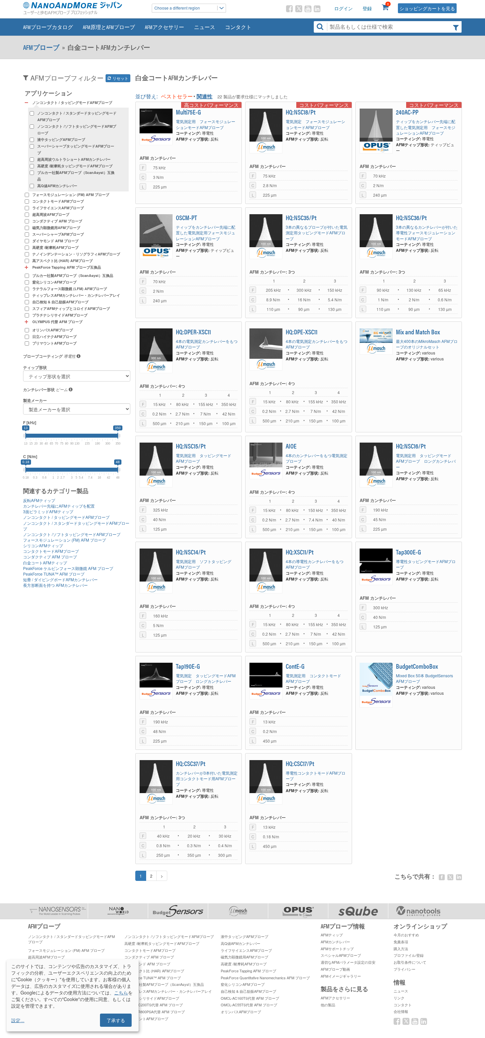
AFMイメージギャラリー (341, 976)
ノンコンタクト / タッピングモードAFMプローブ (66, 517)
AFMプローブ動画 (335, 969)
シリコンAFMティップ (43, 545)
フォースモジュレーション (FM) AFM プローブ (70, 194)
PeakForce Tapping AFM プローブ (248, 970)
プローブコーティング (43, 356)
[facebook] (442, 877)
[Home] (84, 8)
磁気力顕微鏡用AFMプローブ (56, 227)
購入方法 (401, 948)
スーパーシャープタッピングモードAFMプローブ (75, 149)
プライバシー (404, 969)
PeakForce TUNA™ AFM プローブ (53, 574)
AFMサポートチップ (337, 948)
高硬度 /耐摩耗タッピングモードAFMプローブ (75, 165)
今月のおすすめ (406, 934)
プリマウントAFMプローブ (54, 343)
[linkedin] (459, 877)
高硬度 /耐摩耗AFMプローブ (55, 247)
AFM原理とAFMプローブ (109, 27)
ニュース (204, 27)
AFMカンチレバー (335, 941)
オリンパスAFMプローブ (52, 329)
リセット (120, 78)
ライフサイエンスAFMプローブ (58, 207)
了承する (116, 1020)
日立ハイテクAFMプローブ (54, 336)
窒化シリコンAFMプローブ (54, 282)
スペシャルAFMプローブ (341, 955)
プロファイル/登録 (409, 955)
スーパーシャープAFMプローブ (58, 234)
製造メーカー (35, 400)
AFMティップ (332, 934)
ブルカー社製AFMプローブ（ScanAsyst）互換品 (75, 176)
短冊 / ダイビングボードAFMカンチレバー (60, 579)
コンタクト (238, 27)
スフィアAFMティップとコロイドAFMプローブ (71, 308)
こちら (121, 992)
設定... (17, 1020)
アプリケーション (48, 93)
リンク (399, 997)
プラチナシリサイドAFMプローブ (59, 315)
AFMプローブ (41, 47)
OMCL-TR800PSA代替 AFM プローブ (154, 1011)
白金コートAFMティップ (45, 562)
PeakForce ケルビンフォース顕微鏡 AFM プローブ (68, 568)
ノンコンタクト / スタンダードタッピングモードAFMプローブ (76, 116)
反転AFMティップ (39, 500)
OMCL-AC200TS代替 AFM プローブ (153, 1004)
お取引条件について (410, 962)
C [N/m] (30, 456)
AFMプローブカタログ (48, 27)
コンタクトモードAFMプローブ (58, 201)
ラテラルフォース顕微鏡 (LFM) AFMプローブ (69, 288)
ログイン (343, 8)
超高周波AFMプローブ (50, 214)
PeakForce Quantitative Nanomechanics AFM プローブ (265, 977)
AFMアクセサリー (164, 27)
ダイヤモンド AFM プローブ (55, 240)
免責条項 (401, 941)
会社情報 (401, 1011)
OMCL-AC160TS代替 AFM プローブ (250, 998)
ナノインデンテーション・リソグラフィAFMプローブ (76, 253)
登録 (367, 8)
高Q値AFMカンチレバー (57, 185)
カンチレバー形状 (39, 389)
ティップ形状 (35, 367)
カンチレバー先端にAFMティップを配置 (59, 506)
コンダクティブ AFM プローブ (57, 220)
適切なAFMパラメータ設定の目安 (348, 962)
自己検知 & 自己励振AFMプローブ (60, 301)
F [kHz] (29, 422)
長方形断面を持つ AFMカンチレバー (55, 585)
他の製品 (328, 1004)
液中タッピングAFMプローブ (61, 139)
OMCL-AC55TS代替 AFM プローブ (249, 1004)
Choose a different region (177, 8)
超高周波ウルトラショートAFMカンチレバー (74, 159)
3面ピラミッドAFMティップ (48, 511)
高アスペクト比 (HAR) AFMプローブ (62, 260)
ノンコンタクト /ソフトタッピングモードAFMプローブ (76, 129)
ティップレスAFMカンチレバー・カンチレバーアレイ (76, 295)
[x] (450, 877)
